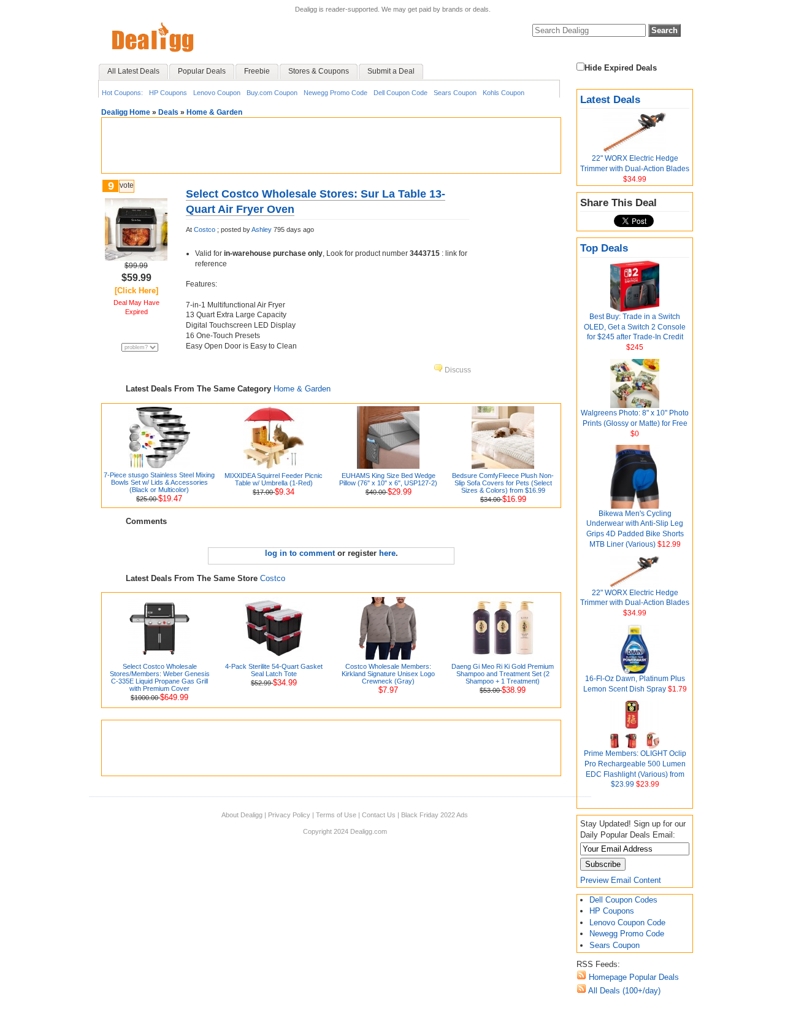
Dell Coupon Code (400, 92)
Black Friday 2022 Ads (434, 815)
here (387, 553)
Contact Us (379, 815)
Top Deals (604, 248)
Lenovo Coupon (216, 92)
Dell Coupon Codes (623, 899)
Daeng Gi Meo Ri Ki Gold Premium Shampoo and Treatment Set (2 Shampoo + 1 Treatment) (502, 674)
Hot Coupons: (122, 92)
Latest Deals (610, 100)
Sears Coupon (455, 92)
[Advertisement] (331, 145)
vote (127, 185)
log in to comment (300, 553)
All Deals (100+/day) (623, 990)
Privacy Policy (289, 815)
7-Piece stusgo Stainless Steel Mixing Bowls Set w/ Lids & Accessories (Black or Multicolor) (159, 482)
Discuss (457, 370)
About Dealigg (241, 815)
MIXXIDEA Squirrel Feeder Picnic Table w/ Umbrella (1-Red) (273, 479)
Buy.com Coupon (272, 92)
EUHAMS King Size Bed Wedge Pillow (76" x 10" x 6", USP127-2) (388, 479)
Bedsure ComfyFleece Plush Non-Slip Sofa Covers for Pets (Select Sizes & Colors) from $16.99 (503, 483)
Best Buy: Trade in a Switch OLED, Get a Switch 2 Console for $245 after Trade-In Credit (635, 327)
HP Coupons (168, 92)
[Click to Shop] (136, 258)
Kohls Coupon (503, 92)
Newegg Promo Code (335, 92)
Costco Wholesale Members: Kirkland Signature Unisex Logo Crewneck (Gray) (388, 674)
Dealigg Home (125, 112)
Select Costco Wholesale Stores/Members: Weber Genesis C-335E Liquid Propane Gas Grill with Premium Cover (160, 677)
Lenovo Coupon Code (627, 922)
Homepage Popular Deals (632, 977)
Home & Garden (214, 112)
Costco (204, 229)
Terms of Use (336, 815)
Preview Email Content (620, 880)
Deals (168, 112)
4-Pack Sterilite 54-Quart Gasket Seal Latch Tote (274, 670)
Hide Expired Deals (620, 67)
